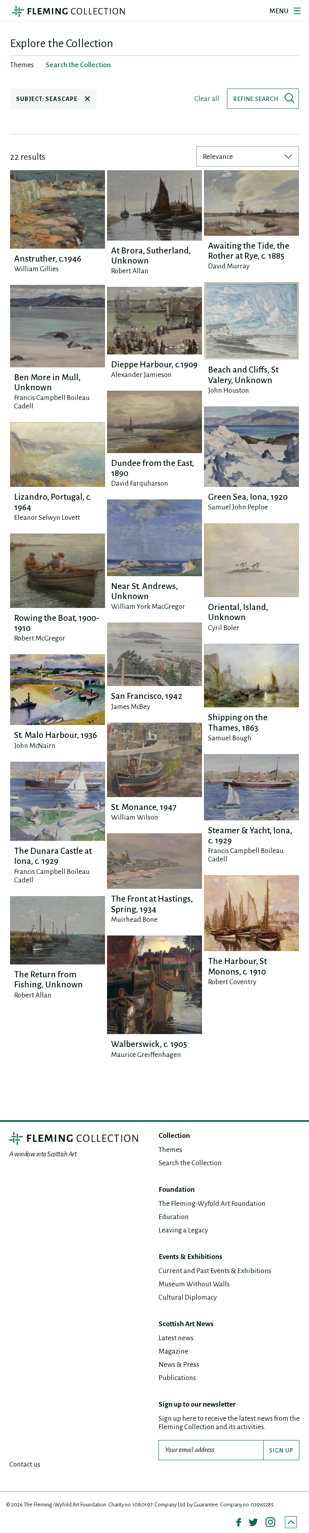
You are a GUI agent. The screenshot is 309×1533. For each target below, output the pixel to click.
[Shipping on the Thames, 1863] (251, 676)
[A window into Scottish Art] (68, 11)
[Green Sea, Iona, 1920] (251, 446)
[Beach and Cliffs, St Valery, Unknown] (251, 321)
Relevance (218, 157)
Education (174, 1217)
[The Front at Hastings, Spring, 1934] (154, 861)
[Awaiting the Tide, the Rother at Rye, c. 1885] (251, 202)
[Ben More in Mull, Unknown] (57, 326)
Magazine (173, 1351)
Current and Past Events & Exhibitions (215, 1271)
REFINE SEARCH (255, 99)
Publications (177, 1378)
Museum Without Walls (194, 1284)
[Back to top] (291, 1522)
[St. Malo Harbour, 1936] (57, 689)
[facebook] (238, 1522)
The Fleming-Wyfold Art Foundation (212, 1203)
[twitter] (253, 1522)
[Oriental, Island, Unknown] (251, 560)
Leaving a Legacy (183, 1230)
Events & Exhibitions (190, 1257)
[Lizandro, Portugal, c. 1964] (57, 454)
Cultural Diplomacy (188, 1297)
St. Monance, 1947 (144, 807)
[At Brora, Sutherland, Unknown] (154, 205)
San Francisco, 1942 (146, 696)
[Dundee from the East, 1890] (154, 422)
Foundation (177, 1189)
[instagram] (270, 1522)
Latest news (176, 1338)
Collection (174, 1135)
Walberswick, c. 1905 (149, 1044)
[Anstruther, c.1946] (57, 209)
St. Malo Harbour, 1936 (55, 735)
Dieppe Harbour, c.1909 (154, 364)
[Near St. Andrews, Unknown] (154, 537)
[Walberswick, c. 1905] (154, 984)
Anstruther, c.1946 (47, 259)
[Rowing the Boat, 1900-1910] (57, 571)
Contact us (24, 1464)
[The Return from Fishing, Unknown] (57, 930)
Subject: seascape (47, 99)
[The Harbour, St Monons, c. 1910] (251, 913)
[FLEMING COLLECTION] (73, 1138)
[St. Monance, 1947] (154, 760)
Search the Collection (190, 1163)
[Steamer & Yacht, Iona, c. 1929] (251, 787)
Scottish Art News (186, 1324)
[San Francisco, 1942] (154, 654)
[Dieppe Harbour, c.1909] (154, 320)
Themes (170, 1150)
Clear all (206, 99)
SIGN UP (281, 1450)
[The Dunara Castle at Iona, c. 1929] (57, 801)
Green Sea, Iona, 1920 (248, 497)
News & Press (179, 1364)
